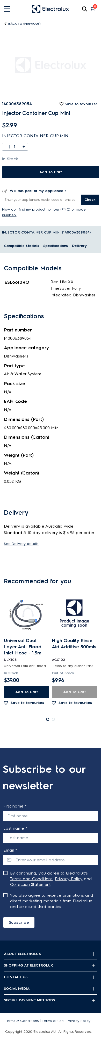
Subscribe (19, 922)
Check (90, 199)
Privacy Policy (69, 878)
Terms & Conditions (22, 1021)
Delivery (79, 246)
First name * (15, 806)
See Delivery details (21, 544)
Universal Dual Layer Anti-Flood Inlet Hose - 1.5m (22, 647)
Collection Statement (30, 884)
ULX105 (10, 660)
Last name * (15, 828)
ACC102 (58, 660)
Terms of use (53, 1021)
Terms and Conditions (31, 878)
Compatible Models (21, 246)
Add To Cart (50, 172)
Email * (10, 850)
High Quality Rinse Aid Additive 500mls (74, 644)
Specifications (55, 246)
